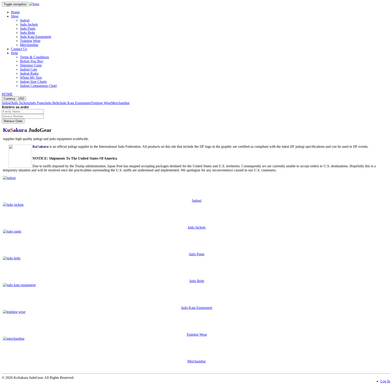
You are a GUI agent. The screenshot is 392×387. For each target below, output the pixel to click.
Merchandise (29, 45)
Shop (14, 16)
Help (14, 53)
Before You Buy (31, 61)
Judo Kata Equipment (35, 37)
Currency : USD (14, 98)
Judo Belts (27, 33)
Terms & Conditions (34, 57)
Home (15, 12)
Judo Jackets (29, 24)
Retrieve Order (13, 121)
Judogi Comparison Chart (38, 86)
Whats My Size (31, 77)
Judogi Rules (29, 73)
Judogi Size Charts (33, 82)
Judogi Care (28, 69)
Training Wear (30, 41)
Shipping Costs (31, 65)
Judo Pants (27, 28)
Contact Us (19, 49)
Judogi (24, 20)
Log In (385, 381)
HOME (7, 94)
